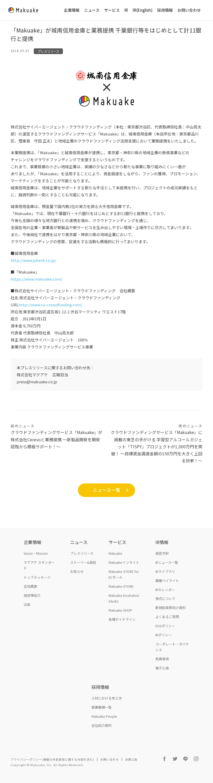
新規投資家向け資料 (170, 607)
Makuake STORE (121, 586)
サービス (112, 10)
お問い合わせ (189, 10)
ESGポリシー (165, 625)
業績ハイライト (167, 580)
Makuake (115, 553)
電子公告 (162, 667)
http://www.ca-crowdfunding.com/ (50, 304)
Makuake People (104, 716)
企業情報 (71, 10)
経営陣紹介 (32, 595)
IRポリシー (163, 634)
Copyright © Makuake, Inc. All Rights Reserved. (47, 765)
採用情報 (165, 10)
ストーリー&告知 (83, 562)
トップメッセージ (37, 577)
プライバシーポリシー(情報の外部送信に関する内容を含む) (52, 759)
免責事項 (162, 658)
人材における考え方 (106, 698)
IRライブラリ (165, 571)
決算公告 (131, 759)
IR (126, 10)
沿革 (27, 604)
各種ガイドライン (122, 619)
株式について (165, 598)
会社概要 (30, 586)
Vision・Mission (36, 553)
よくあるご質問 (167, 616)
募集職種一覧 (101, 707)
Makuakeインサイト (124, 562)
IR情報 (161, 542)
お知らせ (77, 571)
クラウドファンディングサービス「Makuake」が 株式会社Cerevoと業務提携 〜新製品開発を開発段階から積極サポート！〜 (56, 436)
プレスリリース (48, 51)
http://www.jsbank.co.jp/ (34, 260)
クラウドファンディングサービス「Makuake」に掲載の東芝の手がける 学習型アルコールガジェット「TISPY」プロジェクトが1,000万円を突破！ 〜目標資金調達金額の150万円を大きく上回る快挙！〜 (156, 443)
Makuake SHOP (120, 610)
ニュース (91, 10)
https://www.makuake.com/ (37, 279)
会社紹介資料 (101, 725)
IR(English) (142, 10)
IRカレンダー (165, 589)
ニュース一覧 (107, 490)
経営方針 (162, 553)
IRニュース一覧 (166, 562)
